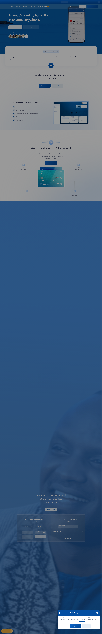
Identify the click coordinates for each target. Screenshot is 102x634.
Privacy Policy (82, 621)
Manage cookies (95, 626)
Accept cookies (75, 626)
